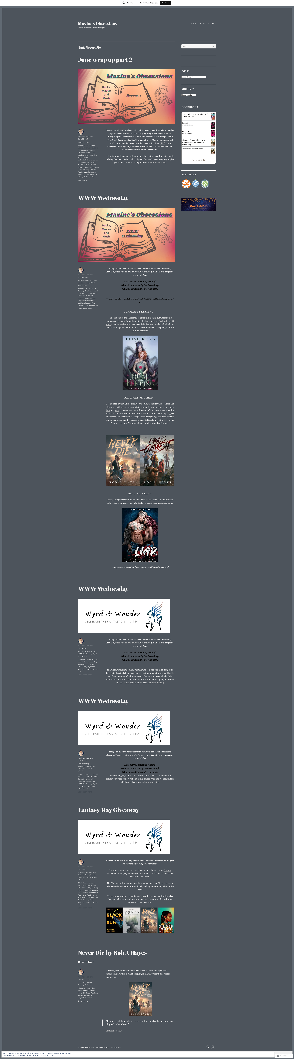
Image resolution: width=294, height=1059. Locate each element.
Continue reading (158, 162)
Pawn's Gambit (83, 167)
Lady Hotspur (83, 662)
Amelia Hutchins (84, 774)
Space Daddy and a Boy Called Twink (195, 114)
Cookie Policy (49, 1055)
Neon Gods (91, 162)
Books (80, 148)
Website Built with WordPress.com (108, 1048)
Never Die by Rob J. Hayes (112, 952)
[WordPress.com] (213, 1047)
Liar (108, 500)
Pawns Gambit (83, 664)
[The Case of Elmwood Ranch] (213, 151)
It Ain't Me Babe (90, 155)
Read (92, 167)
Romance (91, 172)
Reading (86, 169)
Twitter (167, 870)
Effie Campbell (188, 133)
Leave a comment (85, 309)
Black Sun (82, 883)
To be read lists (90, 651)
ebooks (95, 148)
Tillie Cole (93, 174)
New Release (91, 165)
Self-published (88, 998)
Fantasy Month (90, 885)
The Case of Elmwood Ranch (192, 149)
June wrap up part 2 (105, 59)
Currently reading (84, 659)
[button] (123, 460)
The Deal (86, 174)
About (202, 23)
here (108, 410)
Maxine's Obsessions (97, 23)
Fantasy (92, 150)
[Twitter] (208, 1047)
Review (80, 995)
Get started (165, 3)
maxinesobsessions (85, 136)
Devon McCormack (189, 116)
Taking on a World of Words (127, 643)
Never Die (82, 165)
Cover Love (87, 148)
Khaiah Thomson (84, 890)
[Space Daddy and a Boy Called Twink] (213, 117)
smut (80, 174)
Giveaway (94, 888)
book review (90, 145)
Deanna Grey (187, 144)
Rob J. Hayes (83, 172)
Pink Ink (185, 123)
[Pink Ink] (213, 125)
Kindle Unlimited (91, 291)
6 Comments (83, 1001)
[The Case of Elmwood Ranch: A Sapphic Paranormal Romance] (213, 142)
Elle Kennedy (83, 150)
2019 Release (83, 982)
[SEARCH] (214, 46)
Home (193, 23)
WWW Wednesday (103, 198)
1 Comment (82, 180)
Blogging (81, 145)
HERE (168, 133)
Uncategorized (83, 142)
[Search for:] (196, 46)
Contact (212, 23)
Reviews (93, 169)
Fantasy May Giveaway (108, 810)
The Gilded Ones (84, 897)
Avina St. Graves (188, 125)
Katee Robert (83, 157)
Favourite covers (84, 153)
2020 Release (83, 872)
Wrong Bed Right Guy (86, 177)
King (88, 160)
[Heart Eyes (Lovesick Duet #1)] (213, 134)
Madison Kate (87, 293)
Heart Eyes (186, 132)
